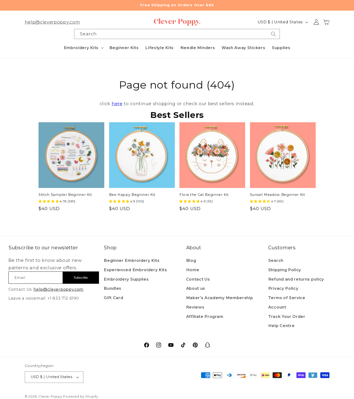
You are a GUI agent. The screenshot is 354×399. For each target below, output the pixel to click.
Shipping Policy (284, 269)
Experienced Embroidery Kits (135, 269)
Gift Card (113, 297)
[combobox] (176, 34)
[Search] (273, 34)
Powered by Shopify (80, 396)
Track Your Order (286, 316)
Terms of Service (286, 297)
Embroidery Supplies (126, 279)
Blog (191, 260)
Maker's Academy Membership (219, 297)
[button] (83, 47)
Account (277, 307)
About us (195, 288)
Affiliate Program (204, 316)
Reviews (195, 307)
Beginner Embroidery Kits (132, 260)
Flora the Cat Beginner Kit (204, 195)
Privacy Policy (283, 288)
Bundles (112, 288)
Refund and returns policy (296, 279)
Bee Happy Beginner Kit (132, 195)
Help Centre (281, 325)
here (117, 103)
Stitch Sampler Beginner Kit (65, 195)
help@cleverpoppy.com (52, 22)
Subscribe (81, 277)
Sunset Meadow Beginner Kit (277, 195)
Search (275, 260)
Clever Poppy (50, 396)
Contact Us (198, 279)
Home (192, 269)
